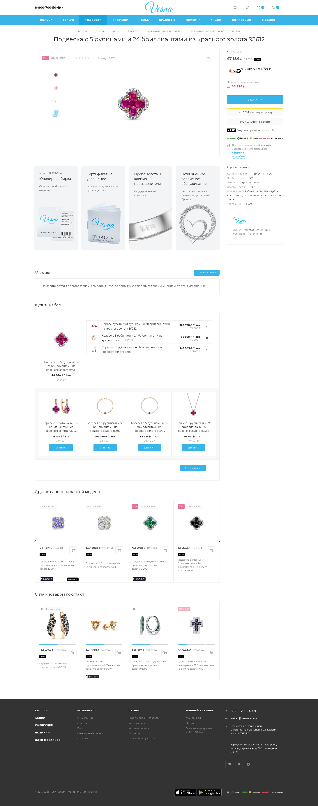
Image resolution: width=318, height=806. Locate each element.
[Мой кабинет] (247, 8)
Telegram (239, 764)
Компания (85, 710)
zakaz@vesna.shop (244, 718)
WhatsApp (248, 764)
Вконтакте (229, 764)
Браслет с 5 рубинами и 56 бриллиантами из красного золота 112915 (105, 426)
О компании (85, 717)
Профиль (191, 722)
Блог (80, 728)
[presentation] (35, 541)
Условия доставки (140, 722)
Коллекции (44, 725)
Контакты (83, 738)
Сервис (134, 710)
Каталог (41, 710)
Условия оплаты (139, 728)
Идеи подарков (48, 739)
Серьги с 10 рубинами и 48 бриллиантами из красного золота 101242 (61, 426)
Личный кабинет (199, 710)
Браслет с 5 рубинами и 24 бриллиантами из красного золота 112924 (149, 426)
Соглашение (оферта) (142, 738)
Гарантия (135, 733)
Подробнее (238, 156)
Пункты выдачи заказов (144, 717)
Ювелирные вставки (90, 733)
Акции (40, 717)
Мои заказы (193, 717)
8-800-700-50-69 (48, 7)
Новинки (42, 732)
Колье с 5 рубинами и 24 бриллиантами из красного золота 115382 (193, 426)
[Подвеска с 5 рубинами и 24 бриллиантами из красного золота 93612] (133, 103)
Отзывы (82, 722)
